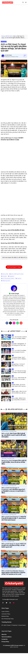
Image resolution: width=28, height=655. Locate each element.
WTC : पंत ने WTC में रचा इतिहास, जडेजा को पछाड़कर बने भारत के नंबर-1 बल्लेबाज (19, 352)
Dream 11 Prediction (12, 625)
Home (3, 36)
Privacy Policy (18, 649)
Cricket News (21, 625)
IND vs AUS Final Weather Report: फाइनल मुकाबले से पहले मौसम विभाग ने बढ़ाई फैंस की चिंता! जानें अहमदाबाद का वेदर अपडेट (13, 572)
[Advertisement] (14, 20)
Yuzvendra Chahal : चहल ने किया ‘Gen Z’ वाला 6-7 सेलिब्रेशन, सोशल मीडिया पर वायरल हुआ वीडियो (19, 359)
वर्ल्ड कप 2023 (9, 36)
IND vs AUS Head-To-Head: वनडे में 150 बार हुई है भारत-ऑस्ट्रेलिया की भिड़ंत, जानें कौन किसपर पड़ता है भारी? (14, 545)
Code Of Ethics (5, 611)
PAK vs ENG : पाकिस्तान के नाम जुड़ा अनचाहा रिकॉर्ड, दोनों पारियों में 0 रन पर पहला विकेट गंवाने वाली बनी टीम (19, 399)
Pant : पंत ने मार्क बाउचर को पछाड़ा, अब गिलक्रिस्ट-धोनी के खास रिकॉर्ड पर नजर (19, 372)
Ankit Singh (9, 55)
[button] (23, 2)
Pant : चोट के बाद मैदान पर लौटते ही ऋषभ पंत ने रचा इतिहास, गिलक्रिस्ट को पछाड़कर (19, 338)
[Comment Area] (25, 55)
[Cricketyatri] (7, 2)
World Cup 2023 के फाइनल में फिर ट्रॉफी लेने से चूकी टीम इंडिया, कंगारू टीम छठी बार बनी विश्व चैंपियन (14, 462)
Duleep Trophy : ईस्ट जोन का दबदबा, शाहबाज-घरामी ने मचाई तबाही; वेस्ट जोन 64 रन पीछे (19, 386)
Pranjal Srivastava (5, 431)
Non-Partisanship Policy (8, 618)
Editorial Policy (5, 616)
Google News (9, 649)
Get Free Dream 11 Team (14, 267)
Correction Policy (6, 614)
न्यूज (12, 335)
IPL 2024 (4, 625)
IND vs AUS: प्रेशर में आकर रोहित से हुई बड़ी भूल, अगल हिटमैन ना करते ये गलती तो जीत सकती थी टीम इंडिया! (14, 435)
